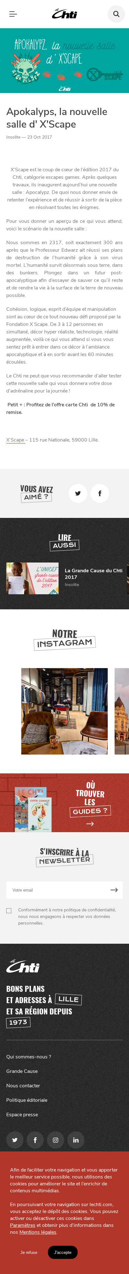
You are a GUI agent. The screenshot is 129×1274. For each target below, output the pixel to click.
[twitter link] (14, 1140)
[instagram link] (55, 1140)
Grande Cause (22, 1071)
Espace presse (22, 1114)
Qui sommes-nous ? (28, 1056)
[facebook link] (35, 1140)
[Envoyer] (114, 890)
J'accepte (62, 1252)
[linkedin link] (76, 1140)
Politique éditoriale (26, 1100)
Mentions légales (37, 1232)
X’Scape (15, 440)
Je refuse (28, 1252)
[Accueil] (64, 14)
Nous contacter (23, 1085)
